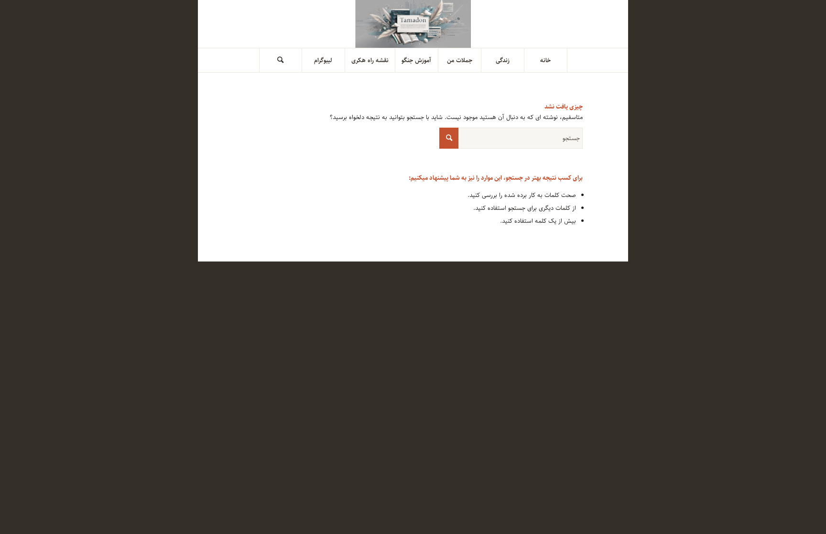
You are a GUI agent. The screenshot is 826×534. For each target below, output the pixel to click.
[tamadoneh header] (413, 24)
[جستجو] (280, 60)
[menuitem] (545, 60)
